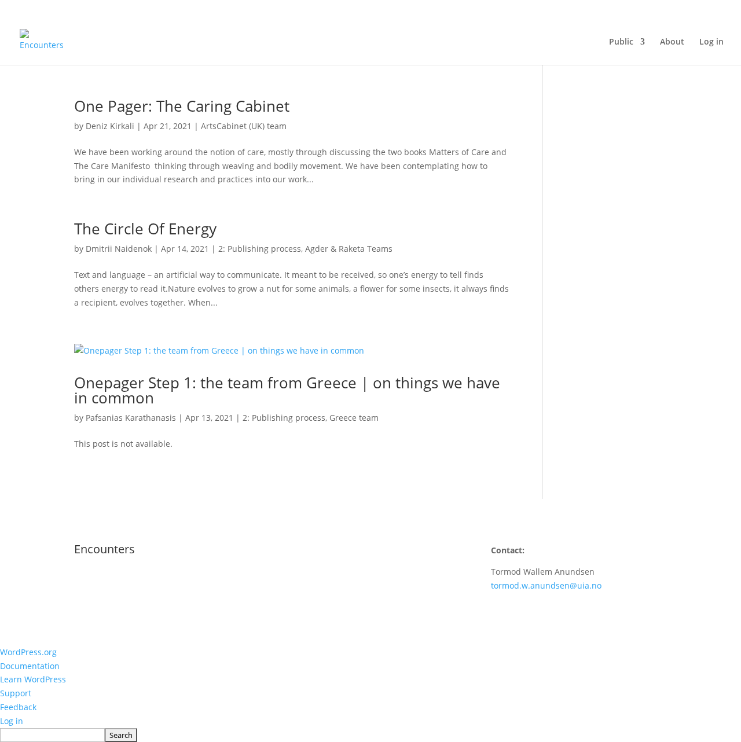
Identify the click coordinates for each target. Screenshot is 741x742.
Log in (711, 42)
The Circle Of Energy (145, 228)
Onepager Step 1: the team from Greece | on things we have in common (287, 390)
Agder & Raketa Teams (348, 248)
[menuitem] (370, 735)
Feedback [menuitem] (18, 706)
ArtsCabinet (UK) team (244, 125)
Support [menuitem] (15, 693)
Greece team (354, 417)
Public (621, 42)
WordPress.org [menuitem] (28, 652)
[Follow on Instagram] (292, 583)
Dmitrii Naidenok (119, 248)
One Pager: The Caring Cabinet (181, 105)
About (672, 42)
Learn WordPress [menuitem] (33, 679)
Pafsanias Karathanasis (131, 417)
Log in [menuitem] (11, 720)
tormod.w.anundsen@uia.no (546, 585)
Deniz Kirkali (110, 125)
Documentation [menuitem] (30, 665)
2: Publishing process (259, 248)
